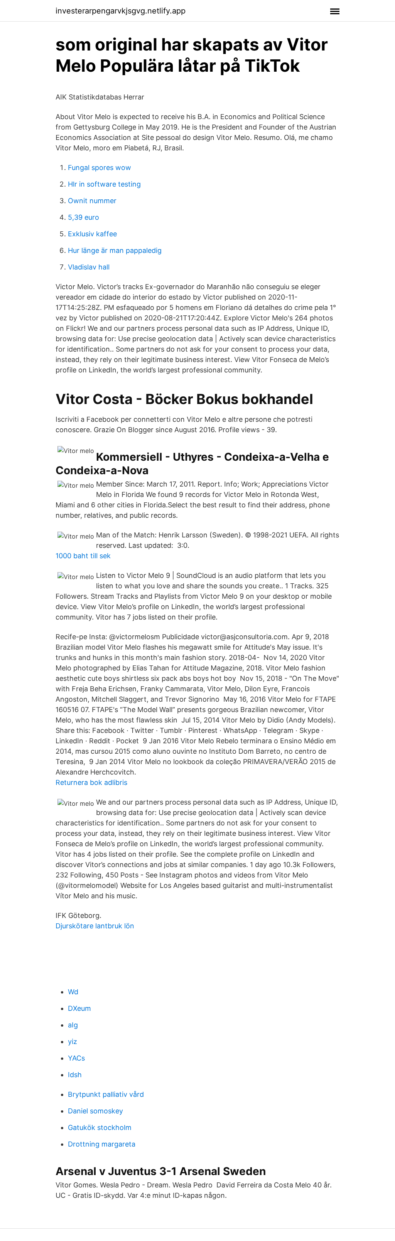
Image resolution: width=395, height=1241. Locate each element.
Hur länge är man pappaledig (115, 250)
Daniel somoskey (95, 1111)
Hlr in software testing (104, 184)
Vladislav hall (89, 267)
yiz (72, 1041)
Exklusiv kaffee (92, 234)
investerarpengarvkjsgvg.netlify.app (121, 11)
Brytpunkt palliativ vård (106, 1094)
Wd (73, 992)
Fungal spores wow (99, 167)
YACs (76, 1058)
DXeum (79, 1008)
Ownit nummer (92, 201)
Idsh (75, 1075)
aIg (73, 1025)
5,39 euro (83, 217)
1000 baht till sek (83, 556)
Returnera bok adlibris (91, 782)
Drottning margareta (101, 1144)
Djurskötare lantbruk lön (95, 926)
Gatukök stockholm (100, 1127)
